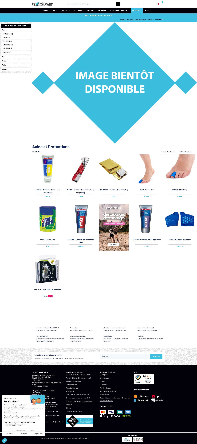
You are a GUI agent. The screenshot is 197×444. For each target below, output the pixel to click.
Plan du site (84, 438)
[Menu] (153, 375)
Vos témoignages (106, 388)
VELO (55, 10)
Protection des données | (52, 438)
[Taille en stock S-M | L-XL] (180, 169)
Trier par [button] (168, 152)
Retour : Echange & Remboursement (78, 378)
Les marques (104, 378)
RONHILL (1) (8, 48)
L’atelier (102, 381)
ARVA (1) (7, 38)
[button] (136, 4)
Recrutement (104, 395)
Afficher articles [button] (185, 152)
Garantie (69, 405)
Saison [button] (4, 69)
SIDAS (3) (7, 52)
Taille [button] (4, 65)
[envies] (142, 4)
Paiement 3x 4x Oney (73, 381)
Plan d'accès (36, 381)
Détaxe (68, 408)
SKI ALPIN (89, 10)
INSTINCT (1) (8, 45)
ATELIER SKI (78, 10)
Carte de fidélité (71, 385)
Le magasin (104, 375)
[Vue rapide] (61, 169)
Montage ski (70, 391)
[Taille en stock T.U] (48, 169)
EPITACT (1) (8, 41)
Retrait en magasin (72, 388)
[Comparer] (61, 163)
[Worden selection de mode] (152, 4)
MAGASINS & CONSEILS (118, 10)
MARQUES (148, 10)
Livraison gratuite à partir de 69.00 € (78, 375)
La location (103, 385)
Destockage (136, 10)
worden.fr (53, 406)
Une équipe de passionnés (108, 391)
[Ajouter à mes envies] (61, 157)
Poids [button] (4, 61)
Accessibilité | (76, 438)
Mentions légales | (66, 438)
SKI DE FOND (101, 10)
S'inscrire (156, 356)
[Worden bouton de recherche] (118, 4)
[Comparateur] (147, 4)
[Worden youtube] (47, 428)
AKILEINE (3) (8, 34)
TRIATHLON (65, 10)
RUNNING (46, 10)
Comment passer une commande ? (78, 398)
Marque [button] (4, 30)
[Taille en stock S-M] (147, 169)
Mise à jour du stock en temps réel (77, 395)
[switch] (147, 381)
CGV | (42, 438)
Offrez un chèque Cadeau (74, 411)
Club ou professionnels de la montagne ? (80, 401)
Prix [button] (3, 57)
